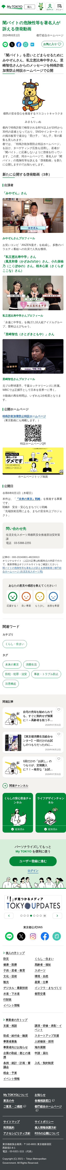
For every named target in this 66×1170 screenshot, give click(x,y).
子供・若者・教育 (14, 970)
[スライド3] (28, 916)
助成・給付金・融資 (15, 1035)
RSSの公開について (47, 1133)
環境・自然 (41, 976)
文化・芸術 (10, 976)
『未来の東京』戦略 (28, 498)
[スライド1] (21, 916)
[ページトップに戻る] (60, 1162)
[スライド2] (25, 916)
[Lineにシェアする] (5, 44)
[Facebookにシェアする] (18, 44)
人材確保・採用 (44, 1041)
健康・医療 (10, 964)
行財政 (7, 999)
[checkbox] (52, 44)
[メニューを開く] (59, 7)
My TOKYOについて (15, 1094)
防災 (6, 958)
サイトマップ (11, 1121)
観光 (6, 982)
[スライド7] (41, 916)
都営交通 (40, 993)
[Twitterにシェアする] (12, 44)
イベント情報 (11, 1005)
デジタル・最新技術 (15, 987)
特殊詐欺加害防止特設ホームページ (24, 416)
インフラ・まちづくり (48, 987)
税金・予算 (10, 1072)
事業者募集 (10, 1041)
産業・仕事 (41, 982)
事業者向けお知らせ (15, 1047)
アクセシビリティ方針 (16, 1133)
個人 (29, 6)
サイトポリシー (44, 1121)
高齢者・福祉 (43, 964)
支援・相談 (10, 1025)
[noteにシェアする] (25, 44)
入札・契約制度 (44, 1063)
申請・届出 (41, 1053)
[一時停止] (44, 915)
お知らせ (40, 1094)
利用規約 (8, 1127)
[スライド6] (37, 916)
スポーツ (40, 970)
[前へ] (9, 916)
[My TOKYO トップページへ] (12, 7)
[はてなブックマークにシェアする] (32, 44)
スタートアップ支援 (47, 1035)
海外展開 (40, 1047)
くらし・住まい (44, 958)
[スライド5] (34, 916)
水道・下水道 (11, 993)
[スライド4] (31, 916)
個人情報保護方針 (45, 1127)
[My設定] (50, 11)
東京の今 (8, 1100)
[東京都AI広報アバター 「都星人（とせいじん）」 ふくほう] (41, 6)
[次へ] (57, 916)
